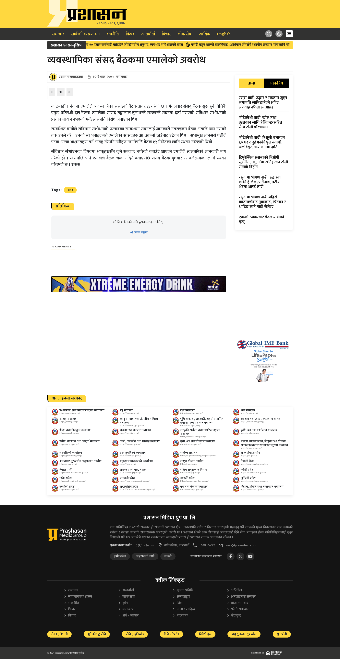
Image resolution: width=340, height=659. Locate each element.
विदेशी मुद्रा (205, 634)
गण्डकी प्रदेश (187, 478)
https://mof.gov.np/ (249, 413)
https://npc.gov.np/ (188, 464)
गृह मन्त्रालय (126, 410)
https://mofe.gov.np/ (250, 433)
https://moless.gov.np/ (190, 444)
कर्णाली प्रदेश (67, 486)
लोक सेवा (185, 34)
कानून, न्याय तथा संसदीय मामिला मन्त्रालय (139, 420)
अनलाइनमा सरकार (241, 596)
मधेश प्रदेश (65, 478)
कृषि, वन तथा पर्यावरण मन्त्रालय (259, 430)
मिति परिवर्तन (171, 634)
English (224, 34)
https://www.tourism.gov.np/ (193, 436)
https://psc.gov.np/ (249, 455)
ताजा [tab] (251, 83)
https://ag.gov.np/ (128, 464)
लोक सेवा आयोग (250, 452)
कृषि (123, 603)
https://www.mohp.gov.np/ (252, 421)
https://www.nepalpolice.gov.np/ (73, 472)
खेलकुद (234, 615)
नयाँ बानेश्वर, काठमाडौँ (176, 545)
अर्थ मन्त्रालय (248, 410)
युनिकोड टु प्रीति (97, 634)
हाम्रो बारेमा (120, 556)
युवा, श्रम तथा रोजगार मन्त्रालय (197, 441)
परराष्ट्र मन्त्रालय (68, 419)
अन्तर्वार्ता (148, 34)
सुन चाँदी (282, 634)
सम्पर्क (168, 556)
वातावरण (126, 609)
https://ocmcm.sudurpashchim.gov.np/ (137, 489)
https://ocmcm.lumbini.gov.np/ (254, 481)
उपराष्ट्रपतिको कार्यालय (133, 452)
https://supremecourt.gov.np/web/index (198, 455)
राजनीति (112, 34)
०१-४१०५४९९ (207, 545)
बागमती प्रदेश (127, 478)
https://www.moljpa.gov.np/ (132, 425)
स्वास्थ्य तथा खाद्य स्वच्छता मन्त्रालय (261, 419)
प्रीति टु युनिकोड (135, 634)
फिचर (130, 34)
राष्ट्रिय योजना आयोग (191, 461)
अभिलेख (234, 590)
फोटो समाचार (238, 609)
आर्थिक (204, 34)
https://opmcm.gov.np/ (69, 413)
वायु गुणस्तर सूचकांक (244, 634)
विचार (166, 34)
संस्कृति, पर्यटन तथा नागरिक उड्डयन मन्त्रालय (200, 432)
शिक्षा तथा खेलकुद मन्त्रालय (75, 430)
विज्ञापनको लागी (145, 556)
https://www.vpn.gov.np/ (130, 455)
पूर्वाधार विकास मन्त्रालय (194, 486)
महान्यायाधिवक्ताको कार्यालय (136, 461)
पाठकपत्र (180, 615)
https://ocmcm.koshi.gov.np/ (253, 472)
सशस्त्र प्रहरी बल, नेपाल (133, 469)
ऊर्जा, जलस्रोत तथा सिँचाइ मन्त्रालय (140, 441)
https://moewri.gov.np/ (130, 444)
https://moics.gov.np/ (69, 444)
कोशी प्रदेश (247, 469)
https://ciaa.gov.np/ (68, 464)
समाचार (58, 34)
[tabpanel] (264, 160)
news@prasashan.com (240, 545)
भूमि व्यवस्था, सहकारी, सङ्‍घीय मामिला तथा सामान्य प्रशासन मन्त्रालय (202, 420)
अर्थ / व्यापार (128, 615)
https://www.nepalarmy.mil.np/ (254, 464)
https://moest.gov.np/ (69, 433)
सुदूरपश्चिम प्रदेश (129, 486)
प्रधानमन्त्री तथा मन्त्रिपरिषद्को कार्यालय (81, 410)
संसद (70, 190)
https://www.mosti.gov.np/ (252, 489)
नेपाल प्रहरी (65, 469)
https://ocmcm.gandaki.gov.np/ (194, 481)
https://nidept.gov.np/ (190, 472)
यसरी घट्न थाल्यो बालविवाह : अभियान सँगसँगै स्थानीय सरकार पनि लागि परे (225, 45)
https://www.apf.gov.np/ (130, 472)
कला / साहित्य (183, 609)
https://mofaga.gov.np (190, 425)
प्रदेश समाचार (237, 603)
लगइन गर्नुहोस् (140, 232)
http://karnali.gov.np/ (69, 489)
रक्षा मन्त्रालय (187, 410)
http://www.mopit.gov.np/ (191, 489)
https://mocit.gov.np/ (129, 433)
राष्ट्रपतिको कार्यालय (70, 452)
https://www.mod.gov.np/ (191, 413)
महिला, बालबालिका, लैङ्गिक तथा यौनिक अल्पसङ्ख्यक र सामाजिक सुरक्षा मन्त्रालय (264, 443)
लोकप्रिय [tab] (276, 83)
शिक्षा (177, 603)
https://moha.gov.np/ (129, 413)
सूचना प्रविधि (182, 590)
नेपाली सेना (247, 461)
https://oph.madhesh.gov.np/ (72, 481)
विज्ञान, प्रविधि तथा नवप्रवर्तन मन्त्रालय (262, 486)
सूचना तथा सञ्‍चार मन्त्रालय (135, 430)
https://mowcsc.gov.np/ (251, 448)
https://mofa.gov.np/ (68, 421)
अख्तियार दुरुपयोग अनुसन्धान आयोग (80, 461)
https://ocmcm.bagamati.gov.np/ (135, 481)
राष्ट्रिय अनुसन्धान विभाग (193, 469)
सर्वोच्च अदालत (188, 452)
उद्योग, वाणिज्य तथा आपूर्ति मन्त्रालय (79, 441)
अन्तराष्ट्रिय (181, 596)
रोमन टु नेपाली (59, 634)
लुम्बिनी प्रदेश (248, 478)
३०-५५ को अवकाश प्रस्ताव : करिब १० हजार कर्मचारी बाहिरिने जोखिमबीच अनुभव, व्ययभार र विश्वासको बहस (98, 45)
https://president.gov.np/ (70, 455)
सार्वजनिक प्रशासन (85, 34)
